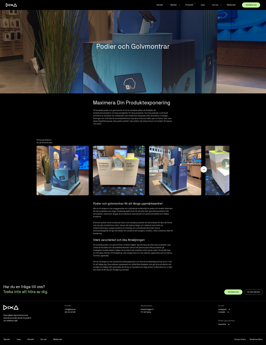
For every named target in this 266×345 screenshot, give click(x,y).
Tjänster (173, 5)
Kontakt (125, 270)
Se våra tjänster (253, 292)
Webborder (231, 5)
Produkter (189, 5)
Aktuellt (159, 5)
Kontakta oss (251, 5)
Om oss (215, 5)
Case (203, 5)
